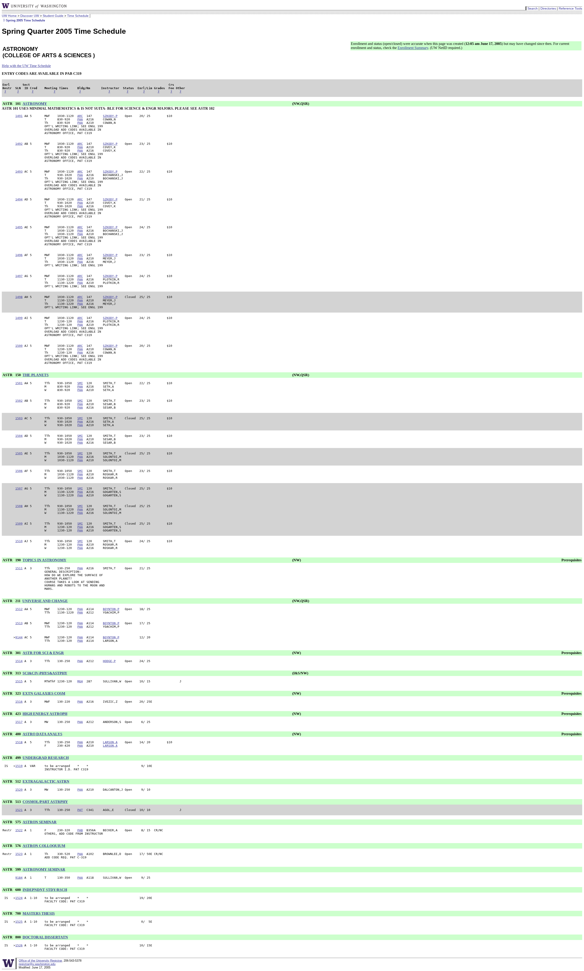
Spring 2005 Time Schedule (25, 20)
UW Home (9, 16)
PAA (80, 119)
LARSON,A (110, 742)
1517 (19, 722)
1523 (19, 854)
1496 (19, 255)
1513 (19, 623)
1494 (19, 199)
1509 (19, 523)
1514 (19, 661)
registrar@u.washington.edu (37, 964)
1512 (19, 609)
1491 (19, 116)
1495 (19, 227)
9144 (19, 637)
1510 (19, 541)
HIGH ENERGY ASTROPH (45, 714)
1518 (19, 742)
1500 (19, 345)
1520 (19, 789)
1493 (19, 171)
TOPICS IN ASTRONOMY (44, 560)
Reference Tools (570, 8)
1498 (19, 297)
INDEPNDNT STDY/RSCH (45, 890)
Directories (548, 8)
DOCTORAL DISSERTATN (45, 937)
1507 (19, 488)
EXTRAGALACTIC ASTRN (46, 781)
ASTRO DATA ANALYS (42, 734)
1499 (19, 318)
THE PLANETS (36, 375)
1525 (19, 921)
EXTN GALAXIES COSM (44, 693)
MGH (80, 681)
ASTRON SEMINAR (40, 822)
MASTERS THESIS (39, 913)
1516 (19, 701)
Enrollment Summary (413, 48)
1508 (19, 506)
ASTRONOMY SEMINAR (44, 869)
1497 (19, 276)
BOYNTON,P (111, 609)
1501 (19, 383)
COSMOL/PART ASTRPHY (45, 802)
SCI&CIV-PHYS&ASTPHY (45, 673)
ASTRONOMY (35, 104)
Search (532, 8)
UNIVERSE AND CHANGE (45, 601)
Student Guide (53, 16)
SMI (80, 383)
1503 (19, 418)
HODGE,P (109, 661)
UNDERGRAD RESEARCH (46, 758)
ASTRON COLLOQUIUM (44, 846)
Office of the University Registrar (40, 960)
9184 (19, 877)
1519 (19, 766)
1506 (19, 471)
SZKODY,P (110, 116)
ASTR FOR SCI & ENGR (43, 653)
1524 (19, 898)
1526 (19, 945)
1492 (19, 143)
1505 (19, 453)
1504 (19, 436)
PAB (80, 830)
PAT (80, 810)
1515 (19, 681)
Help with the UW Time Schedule (26, 66)
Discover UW (29, 16)
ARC (80, 116)
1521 (19, 810)
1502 (19, 400)
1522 (19, 830)
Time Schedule (78, 16)
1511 (19, 568)
